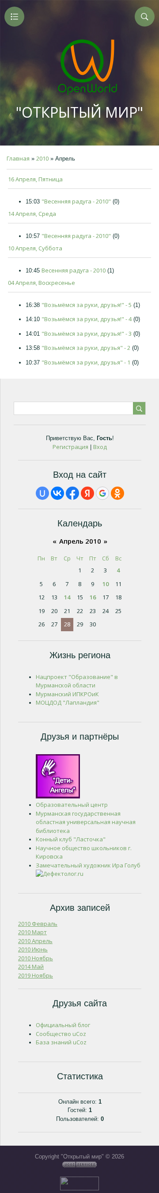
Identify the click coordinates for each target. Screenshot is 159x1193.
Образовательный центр (72, 805)
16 (93, 597)
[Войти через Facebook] (72, 493)
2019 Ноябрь (35, 975)
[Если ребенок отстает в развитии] (59, 874)
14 (67, 597)
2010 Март (32, 932)
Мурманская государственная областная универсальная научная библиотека (86, 822)
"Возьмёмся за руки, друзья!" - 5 (87, 305)
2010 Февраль (37, 924)
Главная (18, 158)
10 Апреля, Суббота (35, 248)
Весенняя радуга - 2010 (74, 270)
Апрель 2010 (80, 541)
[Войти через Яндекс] (87, 493)
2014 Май (31, 967)
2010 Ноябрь (35, 958)
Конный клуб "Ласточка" (71, 839)
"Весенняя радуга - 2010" (76, 201)
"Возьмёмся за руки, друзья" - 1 (86, 362)
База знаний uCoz (61, 1042)
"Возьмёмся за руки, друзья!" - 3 (87, 334)
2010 (42, 158)
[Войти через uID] (42, 493)
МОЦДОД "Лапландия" (67, 702)
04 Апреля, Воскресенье (41, 283)
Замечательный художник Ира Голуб (88, 865)
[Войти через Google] (102, 493)
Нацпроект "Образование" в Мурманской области (77, 681)
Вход (100, 447)
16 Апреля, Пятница (35, 179)
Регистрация (70, 447)
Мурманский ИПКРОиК (67, 694)
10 (105, 584)
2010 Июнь (33, 949)
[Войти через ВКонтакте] (57, 493)
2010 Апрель (35, 941)
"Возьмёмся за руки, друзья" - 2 (86, 348)
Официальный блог (63, 1025)
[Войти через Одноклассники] (117, 493)
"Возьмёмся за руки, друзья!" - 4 (87, 319)
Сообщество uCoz (61, 1034)
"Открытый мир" (79, 112)
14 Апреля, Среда (32, 214)
